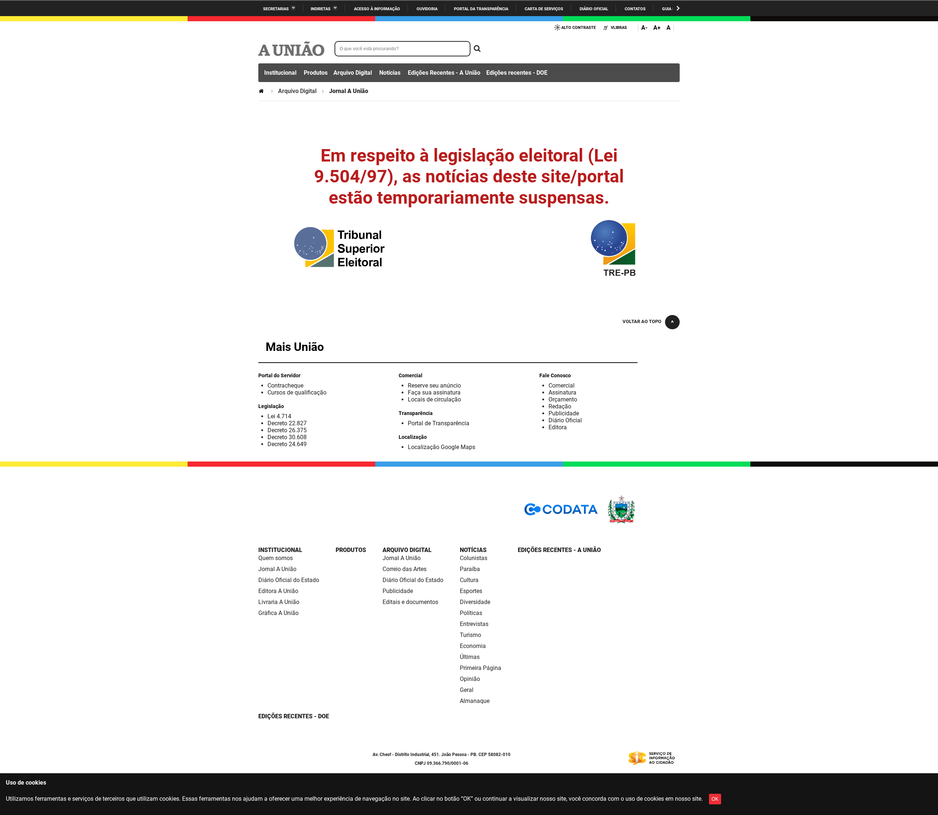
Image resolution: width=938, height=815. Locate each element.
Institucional (280, 72)
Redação (560, 406)
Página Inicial (262, 91)
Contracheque (285, 385)
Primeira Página (480, 667)
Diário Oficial (594, 9)
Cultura (469, 580)
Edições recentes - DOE (516, 72)
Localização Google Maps (441, 447)
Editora (558, 427)
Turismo (470, 634)
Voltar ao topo (642, 321)
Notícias (389, 72)
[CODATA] (561, 511)
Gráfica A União (278, 613)
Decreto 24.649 (287, 444)
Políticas (471, 613)
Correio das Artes (404, 569)
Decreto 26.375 (287, 430)
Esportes (471, 591)
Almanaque (475, 700)
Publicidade (564, 413)
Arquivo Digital (352, 72)
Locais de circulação (434, 399)
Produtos (316, 72)
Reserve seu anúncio (434, 385)
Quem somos (275, 558)
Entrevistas (474, 623)
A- (644, 27)
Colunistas (473, 558)
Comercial (562, 385)
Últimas (470, 656)
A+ (657, 27)
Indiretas (320, 9)
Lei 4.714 (279, 416)
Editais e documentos (410, 602)
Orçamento (563, 399)
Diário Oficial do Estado (288, 580)
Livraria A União (278, 602)
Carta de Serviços (544, 9)
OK (715, 799)
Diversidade (475, 602)
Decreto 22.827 (287, 423)
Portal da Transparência (481, 9)
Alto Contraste (578, 27)
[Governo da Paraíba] (643, 522)
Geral (466, 689)
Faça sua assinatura (434, 392)
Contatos (635, 9)
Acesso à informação (377, 9)
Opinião (470, 678)
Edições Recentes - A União (444, 72)
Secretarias (276, 9)
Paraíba (470, 569)
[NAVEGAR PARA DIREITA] (678, 8)
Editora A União (278, 591)
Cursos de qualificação (296, 392)
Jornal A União (277, 569)
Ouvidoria (427, 9)
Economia (473, 645)
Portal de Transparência (438, 423)
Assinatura (562, 392)
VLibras (619, 27)
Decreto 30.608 (287, 437)
